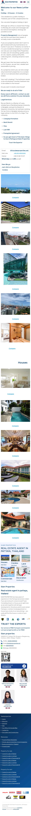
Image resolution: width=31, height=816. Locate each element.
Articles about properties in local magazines (14, 742)
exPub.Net (16, 809)
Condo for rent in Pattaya (9, 772)
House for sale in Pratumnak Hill (11, 765)
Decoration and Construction (10, 732)
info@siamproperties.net (13, 643)
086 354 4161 (7, 685)
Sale (2, 564)
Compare (15, 197)
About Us (4, 721)
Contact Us (5, 730)
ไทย (24, 2)
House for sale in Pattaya (9, 760)
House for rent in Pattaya (9, 779)
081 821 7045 (23, 685)
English (21, 2)
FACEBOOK (6, 667)
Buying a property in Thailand (10, 744)
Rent (5, 564)
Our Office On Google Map (9, 728)
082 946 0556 (8, 706)
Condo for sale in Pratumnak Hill (11, 758)
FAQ (3, 725)
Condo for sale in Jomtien (9, 756)
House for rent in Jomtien (9, 781)
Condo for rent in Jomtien (9, 774)
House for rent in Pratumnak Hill (11, 783)
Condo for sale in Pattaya (9, 753)
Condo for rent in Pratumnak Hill (11, 776)
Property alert (6, 746)
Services (4, 723)
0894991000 (10, 645)
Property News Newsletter (9, 739)
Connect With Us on (7, 665)
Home (4, 719)
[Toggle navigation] (28, 2)
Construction (20, 580)
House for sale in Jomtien (9, 762)
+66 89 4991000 (20, 153)
